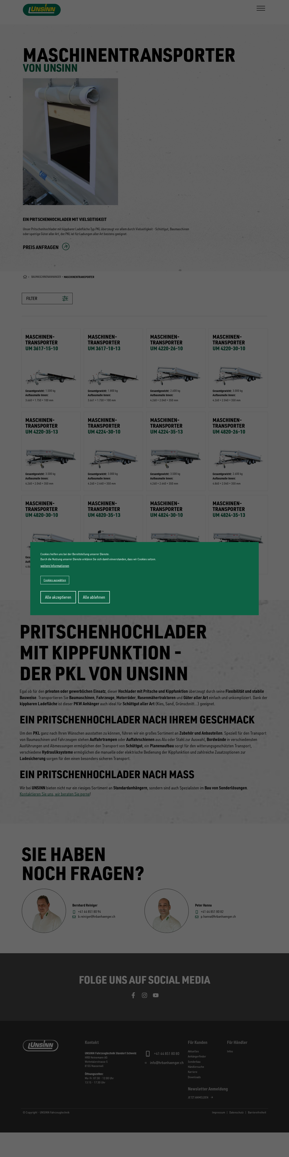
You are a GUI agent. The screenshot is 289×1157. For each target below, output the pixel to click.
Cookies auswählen (55, 580)
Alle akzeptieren (58, 597)
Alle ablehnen (94, 597)
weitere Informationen (54, 566)
